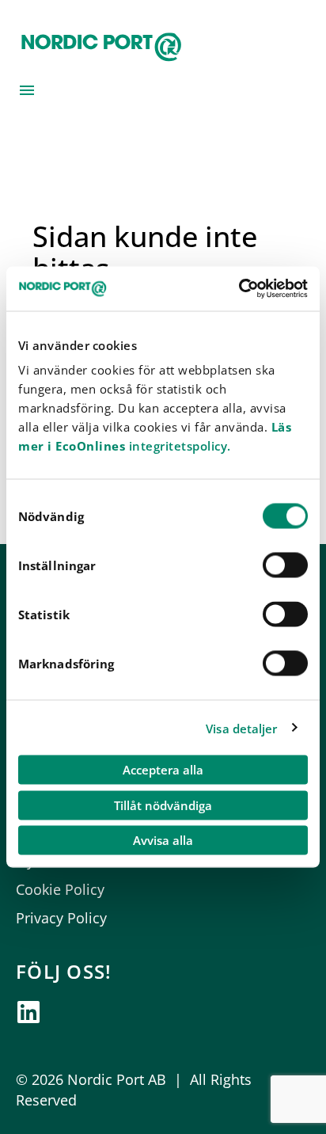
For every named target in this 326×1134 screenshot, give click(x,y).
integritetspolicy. (178, 446)
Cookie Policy (60, 889)
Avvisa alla (163, 840)
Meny (27, 90)
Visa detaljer (241, 728)
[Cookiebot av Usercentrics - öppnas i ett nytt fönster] (238, 289)
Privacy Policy (61, 917)
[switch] (285, 565)
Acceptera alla (163, 770)
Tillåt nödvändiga (163, 804)
